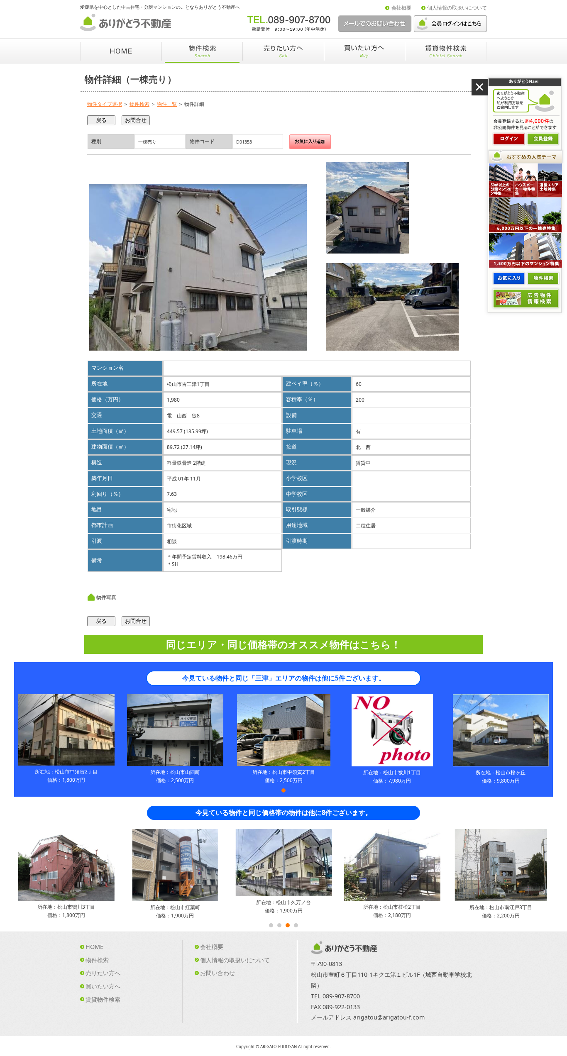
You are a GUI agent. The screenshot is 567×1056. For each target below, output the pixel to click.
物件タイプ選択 (104, 103)
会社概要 (401, 7)
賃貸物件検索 (103, 999)
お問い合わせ (217, 973)
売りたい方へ (103, 973)
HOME (94, 947)
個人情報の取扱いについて (457, 7)
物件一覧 (167, 103)
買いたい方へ (103, 986)
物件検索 (139, 103)
